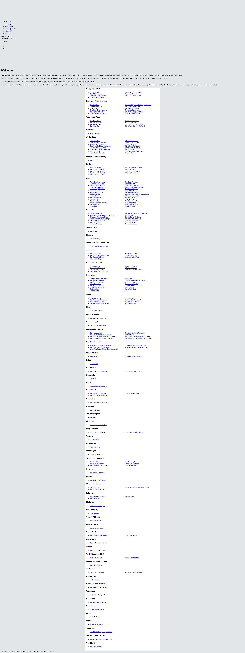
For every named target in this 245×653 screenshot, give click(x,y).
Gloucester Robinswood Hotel (99, 217)
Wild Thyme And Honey (97, 282)
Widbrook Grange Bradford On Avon (136, 347)
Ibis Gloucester (129, 215)
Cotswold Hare (129, 287)
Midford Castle (129, 199)
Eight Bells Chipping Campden (99, 271)
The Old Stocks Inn (96, 122)
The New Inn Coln (95, 521)
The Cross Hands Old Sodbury (99, 402)
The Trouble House (131, 255)
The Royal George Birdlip (98, 480)
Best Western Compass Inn (98, 595)
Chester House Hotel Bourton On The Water (138, 338)
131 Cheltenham (95, 141)
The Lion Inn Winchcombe (133, 371)
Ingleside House (130, 282)
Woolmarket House (131, 268)
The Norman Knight (96, 646)
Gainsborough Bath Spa (97, 185)
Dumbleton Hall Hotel (132, 108)
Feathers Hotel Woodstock (133, 300)
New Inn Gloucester (131, 224)
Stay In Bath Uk (130, 206)
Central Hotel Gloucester (97, 220)
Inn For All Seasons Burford (133, 168)
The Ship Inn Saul (130, 222)
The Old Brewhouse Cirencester (135, 280)
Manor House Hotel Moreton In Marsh (137, 487)
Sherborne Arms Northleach (133, 572)
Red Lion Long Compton (97, 432)
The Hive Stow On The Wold (134, 124)
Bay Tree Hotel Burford (97, 174)
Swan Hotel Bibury (96, 311)
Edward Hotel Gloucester (133, 219)
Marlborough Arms (131, 298)
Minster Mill (93, 231)
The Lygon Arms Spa (96, 112)
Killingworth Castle (96, 298)
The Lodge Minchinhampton (98, 465)
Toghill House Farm (96, 558)
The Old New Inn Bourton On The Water (102, 336)
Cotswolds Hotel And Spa (98, 95)
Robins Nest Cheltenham (132, 148)
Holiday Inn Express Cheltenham (100, 149)
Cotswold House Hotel (97, 269)
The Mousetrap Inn (96, 333)
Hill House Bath (130, 197)
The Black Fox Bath (131, 182)
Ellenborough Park (95, 356)
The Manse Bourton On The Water (100, 335)
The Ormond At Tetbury (97, 257)
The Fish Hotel (94, 105)
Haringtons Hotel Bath (132, 192)
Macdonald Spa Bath (96, 192)
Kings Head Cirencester (97, 287)
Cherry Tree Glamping (132, 463)
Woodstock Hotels (130, 303)
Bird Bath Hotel (95, 194)
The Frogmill (94, 160)
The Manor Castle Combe (98, 393)
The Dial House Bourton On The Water (102, 338)
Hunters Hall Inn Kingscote (98, 386)
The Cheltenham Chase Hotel (99, 543)
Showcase (8, 31)
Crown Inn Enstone (131, 94)
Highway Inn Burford (131, 173)
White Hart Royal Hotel (97, 489)
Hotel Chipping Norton (97, 97)
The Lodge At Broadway (132, 113)
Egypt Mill (93, 378)
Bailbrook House (95, 204)
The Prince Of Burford (97, 169)
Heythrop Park (94, 92)
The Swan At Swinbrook (97, 173)
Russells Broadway (96, 106)
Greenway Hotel (95, 454)
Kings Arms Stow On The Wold (135, 126)
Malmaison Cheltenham (97, 144)
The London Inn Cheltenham (134, 151)
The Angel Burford (96, 168)
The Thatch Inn (94, 222)
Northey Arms (94, 513)
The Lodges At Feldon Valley (99, 535)
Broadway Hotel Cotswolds (98, 110)
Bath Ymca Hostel (95, 197)
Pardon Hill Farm (130, 153)
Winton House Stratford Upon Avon (101, 639)
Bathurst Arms (94, 291)
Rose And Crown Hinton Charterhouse (137, 194)
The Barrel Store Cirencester (133, 285)
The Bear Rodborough (97, 463)
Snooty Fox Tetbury (131, 253)
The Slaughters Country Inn (98, 318)
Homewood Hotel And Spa (98, 425)
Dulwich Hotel (129, 149)
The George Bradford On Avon (99, 347)
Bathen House (94, 196)
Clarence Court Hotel (131, 141)
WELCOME (8, 25)
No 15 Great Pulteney (131, 189)
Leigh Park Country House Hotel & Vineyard (104, 349)
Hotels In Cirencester (131, 284)
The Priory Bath (95, 201)
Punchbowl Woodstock (132, 301)
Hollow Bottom (94, 580)
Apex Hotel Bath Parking (97, 182)
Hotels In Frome (95, 617)
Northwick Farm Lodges (132, 110)
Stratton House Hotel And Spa (99, 278)
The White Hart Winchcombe (99, 371)
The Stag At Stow (95, 124)
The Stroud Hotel (95, 462)
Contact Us (8, 33)
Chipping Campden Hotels (133, 269)
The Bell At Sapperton (97, 285)
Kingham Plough (95, 133)
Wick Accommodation (132, 558)
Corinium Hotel (94, 289)
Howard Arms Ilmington (97, 506)
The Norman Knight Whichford (134, 432)
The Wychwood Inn (96, 565)
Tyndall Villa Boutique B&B (98, 202)
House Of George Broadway (134, 106)
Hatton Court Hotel (96, 213)
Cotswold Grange (130, 144)
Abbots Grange (94, 108)
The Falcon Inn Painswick (98, 496)
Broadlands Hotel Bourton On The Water (137, 336)
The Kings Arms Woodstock (98, 300)
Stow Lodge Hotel (130, 122)
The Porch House (95, 121)
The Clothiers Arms (131, 465)
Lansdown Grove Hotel (97, 184)
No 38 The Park (95, 151)
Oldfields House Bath (131, 196)
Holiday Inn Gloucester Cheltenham (136, 213)
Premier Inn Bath (130, 184)
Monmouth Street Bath (132, 185)
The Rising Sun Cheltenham (133, 356)
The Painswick (94, 498)
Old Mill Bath (94, 199)
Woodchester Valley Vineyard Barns (101, 632)
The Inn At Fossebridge (97, 473)
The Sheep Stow (95, 126)
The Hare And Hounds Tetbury (99, 255)
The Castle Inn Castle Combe (99, 395)
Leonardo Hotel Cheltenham (98, 142)
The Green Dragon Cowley (98, 587)
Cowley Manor (94, 239)
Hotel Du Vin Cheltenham (98, 153)
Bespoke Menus (9, 30)
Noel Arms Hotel (95, 266)
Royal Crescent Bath (131, 204)
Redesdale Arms (95, 487)
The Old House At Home (132, 393)
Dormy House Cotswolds (97, 113)
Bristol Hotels (94, 364)
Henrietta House (95, 190)
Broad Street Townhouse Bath (134, 187)
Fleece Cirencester (95, 284)
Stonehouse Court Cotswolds (99, 246)
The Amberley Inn (130, 462)
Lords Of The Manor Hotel (98, 325)
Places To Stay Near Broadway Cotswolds (138, 105)
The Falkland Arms (96, 94)
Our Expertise (9, 26)
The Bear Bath (129, 190)
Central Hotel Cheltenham (133, 142)
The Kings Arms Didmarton (98, 602)
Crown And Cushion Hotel (133, 92)
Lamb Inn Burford (130, 169)
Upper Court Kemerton (97, 609)
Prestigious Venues (10, 28)
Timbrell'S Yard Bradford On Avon (100, 345)
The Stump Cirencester (97, 280)
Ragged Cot (93, 417)
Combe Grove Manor (96, 528)
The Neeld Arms (95, 410)
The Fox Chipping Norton (133, 95)
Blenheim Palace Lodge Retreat (99, 303)
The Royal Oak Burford (132, 171)
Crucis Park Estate (130, 289)
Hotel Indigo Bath (130, 202)
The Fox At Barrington (97, 171)
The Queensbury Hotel (132, 201)
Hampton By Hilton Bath (97, 189)
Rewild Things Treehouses (133, 217)
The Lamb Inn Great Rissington (134, 333)
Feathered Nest (94, 439)
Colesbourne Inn (95, 447)
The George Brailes (131, 535)
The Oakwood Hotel (131, 220)
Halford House (129, 335)
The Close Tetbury (95, 253)
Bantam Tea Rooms (131, 266)
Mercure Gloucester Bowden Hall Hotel (102, 215)
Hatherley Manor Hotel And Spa (100, 219)
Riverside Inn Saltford (96, 624)
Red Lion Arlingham (96, 224)
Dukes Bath (93, 206)
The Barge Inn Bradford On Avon (135, 345)
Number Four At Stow (132, 121)
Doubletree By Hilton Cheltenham (100, 146)
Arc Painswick (129, 496)
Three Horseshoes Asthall (97, 550)
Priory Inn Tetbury (95, 259)
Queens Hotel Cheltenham (98, 148)
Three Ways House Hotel (97, 268)
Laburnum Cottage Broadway (134, 112)
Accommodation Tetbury (132, 257)
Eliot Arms (128, 278)
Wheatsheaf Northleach (97, 572)
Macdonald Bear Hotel (97, 301)
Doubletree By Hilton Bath (98, 187)
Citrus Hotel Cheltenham (132, 146)
